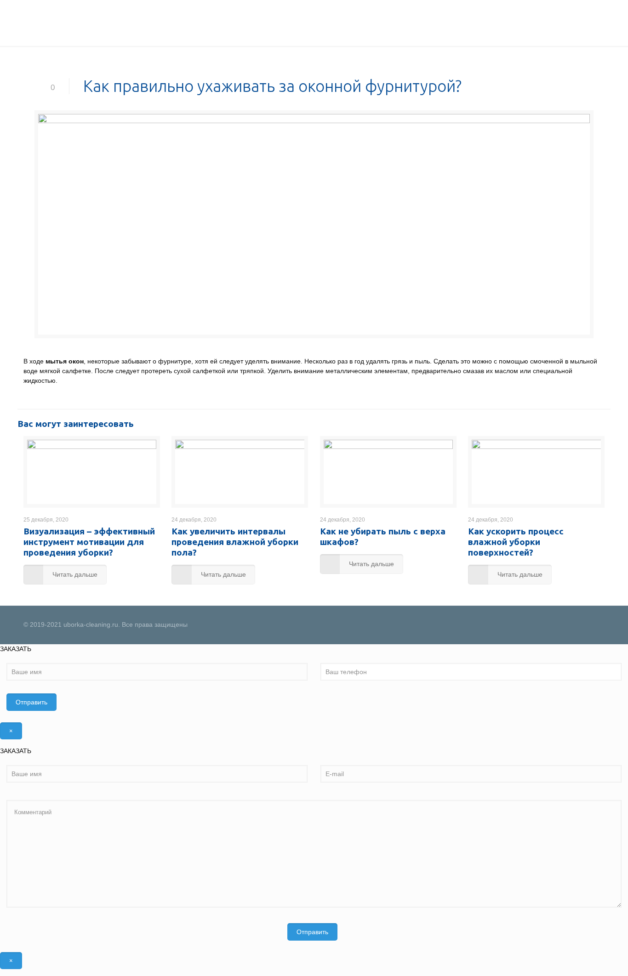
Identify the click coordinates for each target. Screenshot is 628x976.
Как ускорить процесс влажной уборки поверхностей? (516, 541)
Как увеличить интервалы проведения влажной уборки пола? (234, 541)
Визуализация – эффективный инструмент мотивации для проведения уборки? (89, 541)
